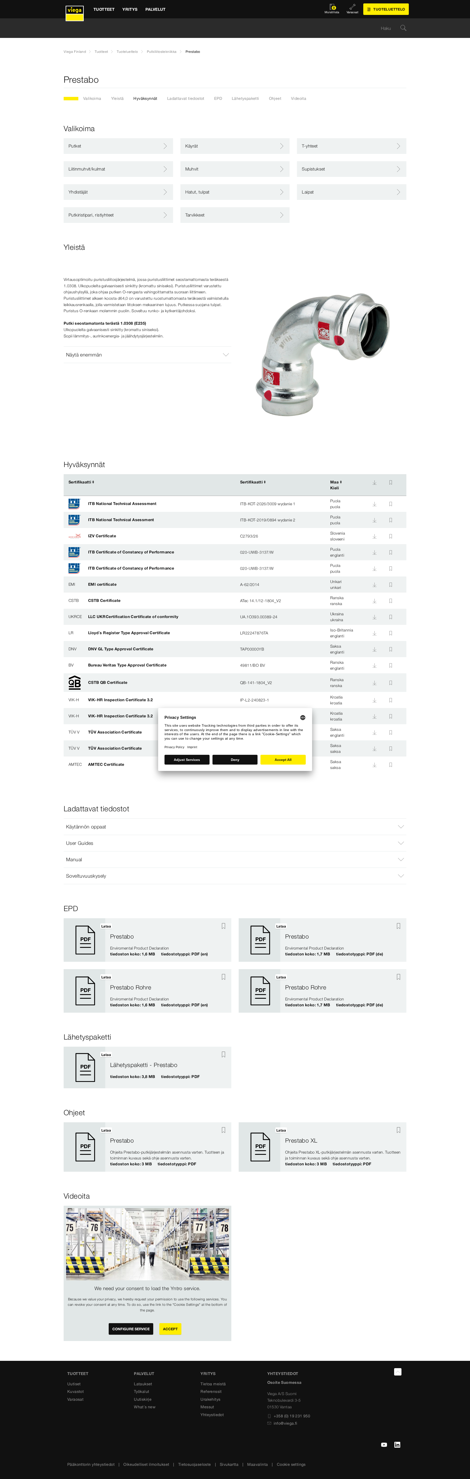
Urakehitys (210, 1399)
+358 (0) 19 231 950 (292, 1415)
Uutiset (74, 1383)
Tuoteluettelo (127, 51)
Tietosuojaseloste (194, 1464)
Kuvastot (75, 1391)
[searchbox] (231, 28)
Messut (207, 1406)
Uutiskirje (143, 1399)
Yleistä (117, 98)
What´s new (144, 1406)
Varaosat (75, 1399)
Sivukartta (229, 1464)
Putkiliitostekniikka (162, 51)
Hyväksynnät (145, 98)
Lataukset (143, 1383)
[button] (147, 355)
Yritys (207, 1373)
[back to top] (397, 1372)
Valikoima (92, 98)
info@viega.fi (285, 1423)
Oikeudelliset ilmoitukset (146, 1464)
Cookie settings (291, 1464)
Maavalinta (257, 1464)
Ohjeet (275, 98)
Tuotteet (101, 51)
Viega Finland (75, 51)
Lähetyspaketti (245, 98)
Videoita (298, 98)
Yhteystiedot (212, 1414)
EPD (218, 98)
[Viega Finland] (75, 9)
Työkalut (141, 1391)
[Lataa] (374, 482)
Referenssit (211, 1391)
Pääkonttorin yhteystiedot (91, 1464)
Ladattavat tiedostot (185, 98)
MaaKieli (334, 485)
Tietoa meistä (213, 1383)
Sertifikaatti (80, 482)
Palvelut (144, 1373)
